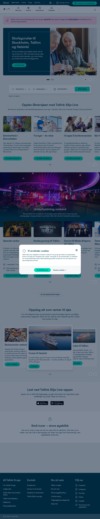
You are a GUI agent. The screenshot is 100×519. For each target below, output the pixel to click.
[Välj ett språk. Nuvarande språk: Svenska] (76, 250)
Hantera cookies (58, 270)
